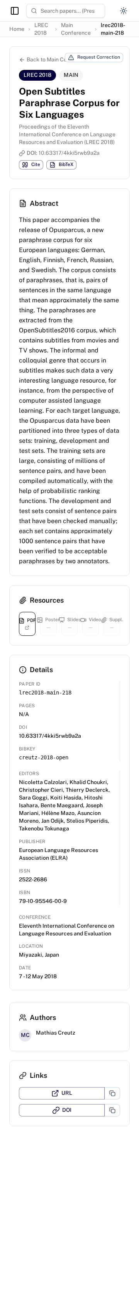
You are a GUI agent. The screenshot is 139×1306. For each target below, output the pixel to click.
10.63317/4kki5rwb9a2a (69, 153)
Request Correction (98, 57)
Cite (35, 164)
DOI (66, 1110)
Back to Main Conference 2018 (65, 59)
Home (16, 29)
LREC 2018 (41, 29)
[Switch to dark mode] (123, 11)
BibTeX (66, 164)
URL (66, 1093)
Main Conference (76, 29)
